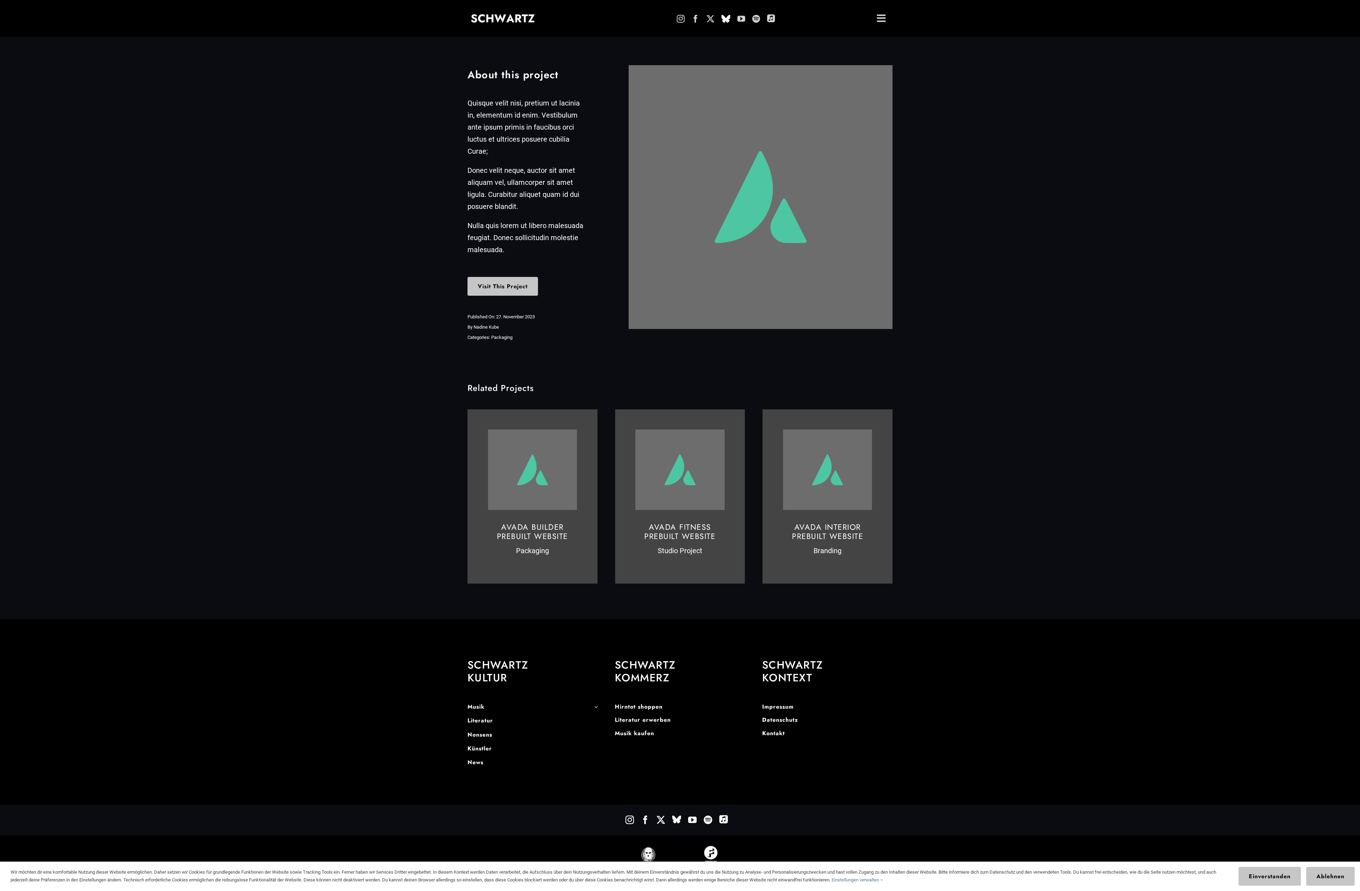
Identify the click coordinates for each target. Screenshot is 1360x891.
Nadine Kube (486, 327)
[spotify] (756, 19)
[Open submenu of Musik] (596, 707)
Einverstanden (1270, 876)
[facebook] (695, 19)
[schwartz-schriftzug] (503, 16)
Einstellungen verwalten (856, 880)
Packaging (501, 337)
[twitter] (710, 19)
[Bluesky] (725, 19)
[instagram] (681, 19)
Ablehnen (1330, 876)
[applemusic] (771, 18)
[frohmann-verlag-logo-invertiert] (711, 849)
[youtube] (741, 19)
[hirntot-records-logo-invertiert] (648, 850)
